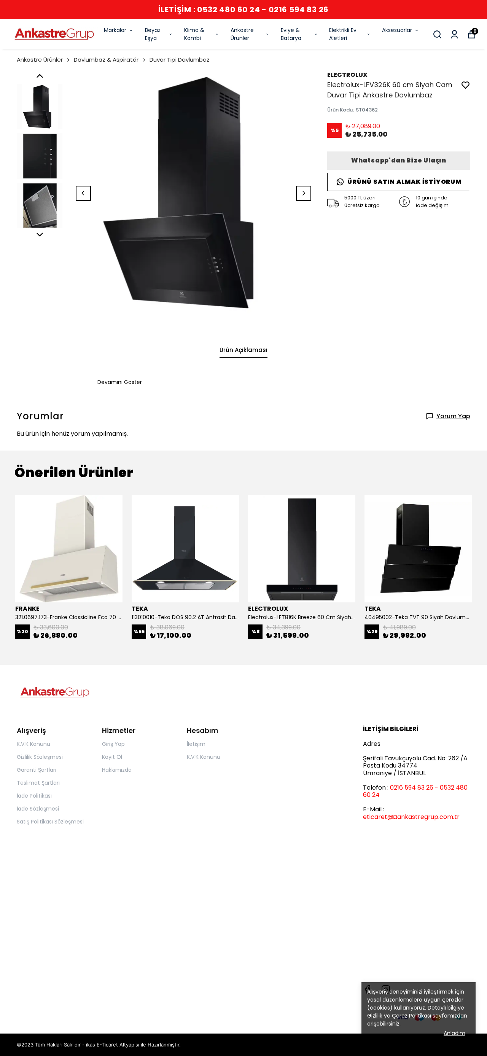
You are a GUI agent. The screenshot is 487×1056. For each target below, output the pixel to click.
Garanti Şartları (36, 770)
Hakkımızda (117, 770)
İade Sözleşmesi (38, 808)
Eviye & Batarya (291, 34)
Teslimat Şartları (38, 783)
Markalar (115, 30)
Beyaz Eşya (153, 34)
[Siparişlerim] (454, 34)
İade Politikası (34, 796)
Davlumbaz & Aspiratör (106, 60)
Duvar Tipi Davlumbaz (180, 60)
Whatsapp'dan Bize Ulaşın (398, 160)
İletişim (196, 744)
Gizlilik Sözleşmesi (40, 757)
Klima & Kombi (194, 34)
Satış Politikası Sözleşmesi (50, 821)
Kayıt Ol (112, 757)
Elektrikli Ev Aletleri (342, 34)
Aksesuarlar (397, 30)
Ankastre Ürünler (242, 34)
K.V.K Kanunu (33, 744)
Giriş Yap (113, 744)
